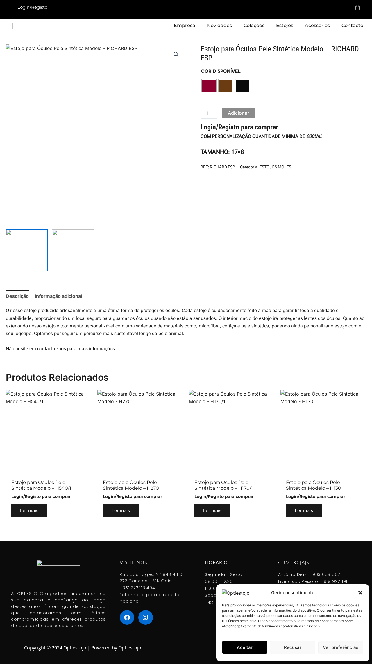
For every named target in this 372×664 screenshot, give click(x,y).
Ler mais (29, 510)
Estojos (284, 25)
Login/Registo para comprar (239, 127)
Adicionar (238, 113)
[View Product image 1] (27, 250)
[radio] (209, 85)
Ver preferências (340, 647)
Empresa (184, 25)
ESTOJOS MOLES (275, 167)
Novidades (219, 25)
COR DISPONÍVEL (221, 71)
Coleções (254, 25)
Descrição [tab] (17, 296)
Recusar (292, 647)
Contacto (352, 25)
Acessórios (317, 25)
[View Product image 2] (73, 250)
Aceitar (245, 647)
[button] (360, 593)
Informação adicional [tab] (58, 296)
